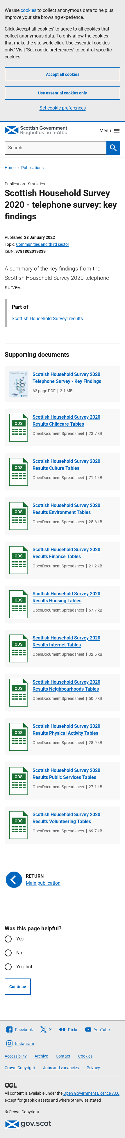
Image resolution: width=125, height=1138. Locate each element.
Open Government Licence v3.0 (91, 1093)
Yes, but (24, 966)
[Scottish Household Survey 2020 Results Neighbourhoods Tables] (18, 693)
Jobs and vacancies (61, 1067)
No (19, 953)
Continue (17, 986)
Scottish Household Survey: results (47, 318)
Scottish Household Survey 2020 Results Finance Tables (66, 553)
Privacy (93, 1067)
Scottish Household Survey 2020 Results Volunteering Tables (66, 818)
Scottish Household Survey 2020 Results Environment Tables (66, 509)
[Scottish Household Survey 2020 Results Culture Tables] (18, 472)
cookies (28, 10)
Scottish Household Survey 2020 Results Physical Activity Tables (66, 729)
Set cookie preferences (63, 108)
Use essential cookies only (62, 93)
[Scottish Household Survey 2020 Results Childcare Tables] (18, 428)
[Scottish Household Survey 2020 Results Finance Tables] (18, 560)
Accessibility (16, 1056)
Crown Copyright (20, 1067)
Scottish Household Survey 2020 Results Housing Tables (66, 597)
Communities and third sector (42, 244)
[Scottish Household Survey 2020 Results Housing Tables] (18, 604)
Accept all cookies (62, 74)
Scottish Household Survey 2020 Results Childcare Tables (66, 420)
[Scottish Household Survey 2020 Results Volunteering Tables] (18, 825)
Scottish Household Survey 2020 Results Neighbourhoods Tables (66, 685)
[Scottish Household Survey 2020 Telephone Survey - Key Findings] (18, 384)
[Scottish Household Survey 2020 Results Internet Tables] (18, 648)
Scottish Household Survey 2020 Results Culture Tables (66, 464)
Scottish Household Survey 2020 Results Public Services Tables (66, 774)
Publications (32, 167)
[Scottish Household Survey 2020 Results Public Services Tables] (18, 781)
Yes (20, 939)
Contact (63, 1056)
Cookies (85, 1056)
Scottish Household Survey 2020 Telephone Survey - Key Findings (67, 378)
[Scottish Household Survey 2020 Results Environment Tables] (18, 516)
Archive (41, 1056)
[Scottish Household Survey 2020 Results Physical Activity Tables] (18, 737)
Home (10, 167)
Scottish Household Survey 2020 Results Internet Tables (66, 641)
